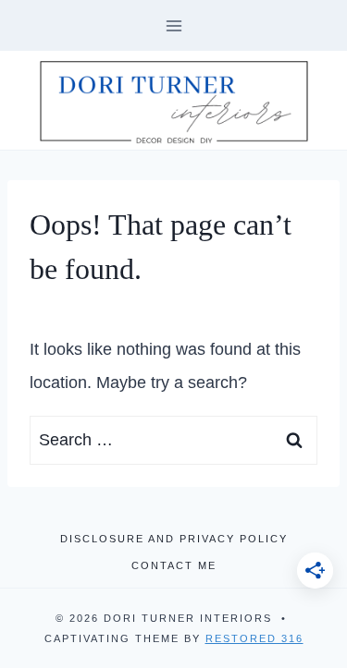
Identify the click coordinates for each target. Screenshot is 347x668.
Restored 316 (254, 638)
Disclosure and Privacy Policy (174, 538)
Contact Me (174, 565)
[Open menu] (173, 25)
